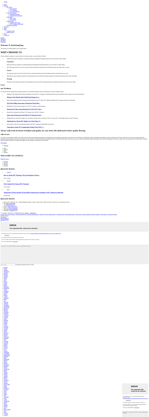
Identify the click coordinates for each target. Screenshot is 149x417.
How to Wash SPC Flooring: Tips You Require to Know (21, 175)
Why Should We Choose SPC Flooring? (16, 184)
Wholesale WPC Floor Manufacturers (65, 214)
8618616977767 (5, 220)
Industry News (10, 32)
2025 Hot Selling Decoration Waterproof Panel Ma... (23, 103)
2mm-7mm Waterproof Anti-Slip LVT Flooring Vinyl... (24, 115)
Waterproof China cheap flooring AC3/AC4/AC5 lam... (24, 109)
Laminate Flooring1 (12, 13)
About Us (6, 26)
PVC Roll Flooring (14, 11)
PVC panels (13, 18)
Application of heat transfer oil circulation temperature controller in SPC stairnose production (33, 192)
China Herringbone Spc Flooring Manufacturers (27, 214)
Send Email (3, 217)
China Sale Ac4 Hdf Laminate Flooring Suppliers (88, 214)
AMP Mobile (32, 213)
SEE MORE (4, 143)
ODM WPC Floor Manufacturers (48, 214)
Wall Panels (10, 17)
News (5, 29)
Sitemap (27, 213)
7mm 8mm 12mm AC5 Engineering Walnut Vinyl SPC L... (25, 127)
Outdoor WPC (10, 21)
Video (5, 28)
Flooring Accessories (12, 25)
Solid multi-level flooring (16, 15)
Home (5, 4)
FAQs (5, 33)
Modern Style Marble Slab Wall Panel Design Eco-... (23, 97)
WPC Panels (13, 19)
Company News (11, 31)
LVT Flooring (13, 10)
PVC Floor (9, 7)
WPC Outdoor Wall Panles (16, 24)
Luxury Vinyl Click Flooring (8, 214)
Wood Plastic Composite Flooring (108, 214)
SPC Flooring (13, 8)
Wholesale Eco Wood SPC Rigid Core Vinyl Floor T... (24, 121)
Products (6, 6)
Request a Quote (5, 159)
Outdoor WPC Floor (15, 22)
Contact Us (6, 35)
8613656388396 (5, 218)
